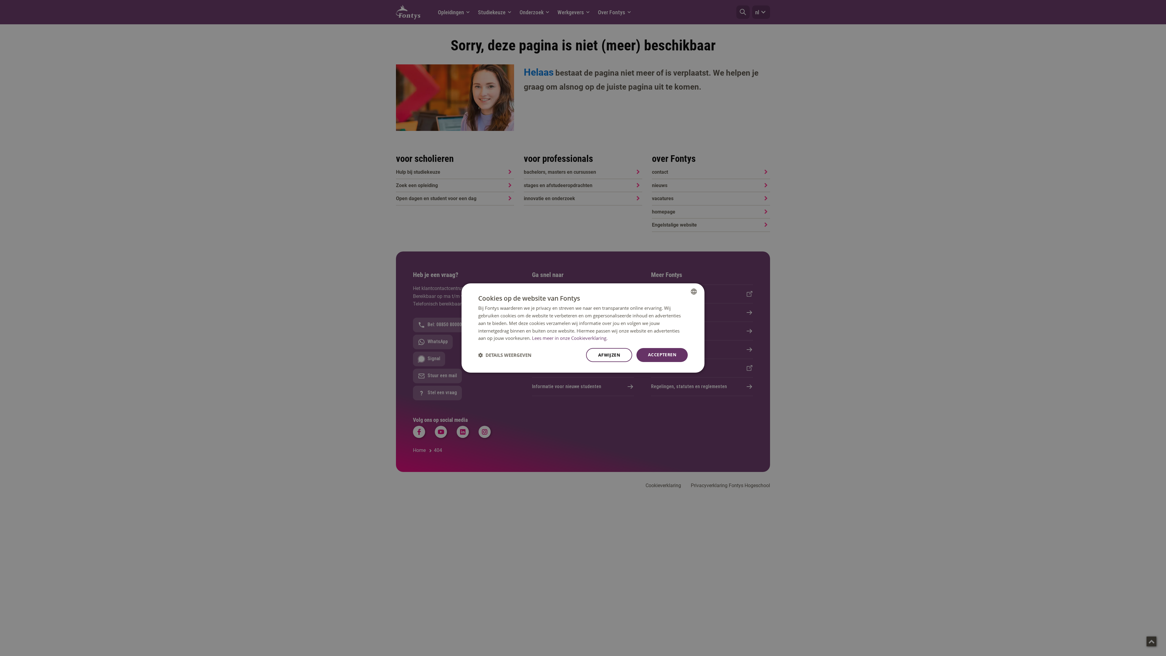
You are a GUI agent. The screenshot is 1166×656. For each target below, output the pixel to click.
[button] (504, 355)
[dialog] (583, 328)
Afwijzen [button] (609, 355)
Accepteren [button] (662, 354)
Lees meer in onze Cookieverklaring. (570, 338)
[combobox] (694, 292)
